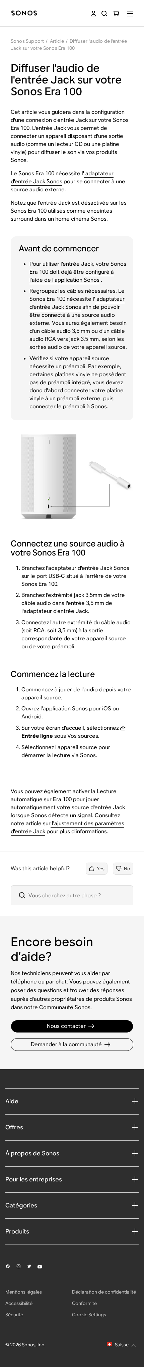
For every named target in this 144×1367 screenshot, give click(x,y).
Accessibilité (18, 1303)
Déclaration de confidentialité (104, 1292)
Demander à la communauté (66, 1044)
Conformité (84, 1303)
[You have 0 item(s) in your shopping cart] (116, 13)
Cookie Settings (89, 1315)
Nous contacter (66, 1026)
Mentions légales (23, 1292)
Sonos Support (27, 41)
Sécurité (14, 1315)
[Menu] (130, 13)
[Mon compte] (93, 13)
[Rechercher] (104, 13)
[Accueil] (24, 13)
